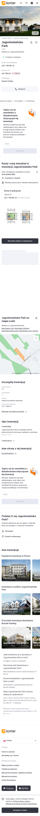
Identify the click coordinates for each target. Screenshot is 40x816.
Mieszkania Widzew (22, 328)
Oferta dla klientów (9, 780)
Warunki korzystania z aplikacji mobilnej (17, 773)
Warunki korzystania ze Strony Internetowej (21, 804)
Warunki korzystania (9, 776)
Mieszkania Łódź (8, 328)
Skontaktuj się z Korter (10, 755)
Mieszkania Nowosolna (10, 331)
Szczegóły (19, 101)
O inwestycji (30, 101)
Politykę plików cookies (21, 801)
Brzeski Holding (7, 81)
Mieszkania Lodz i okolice (28, 331)
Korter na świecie (8, 752)
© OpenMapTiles (17, 373)
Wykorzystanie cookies (10, 765)
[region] (20, 354)
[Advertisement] (20, 289)
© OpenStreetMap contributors (30, 373)
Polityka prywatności (9, 769)
